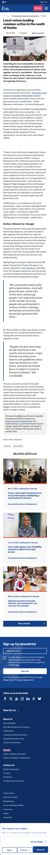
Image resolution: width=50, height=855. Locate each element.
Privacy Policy (8, 680)
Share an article (38, 33)
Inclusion (7, 446)
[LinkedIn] (28, 698)
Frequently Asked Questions (15, 735)
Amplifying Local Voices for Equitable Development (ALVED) (24, 94)
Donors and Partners (12, 742)
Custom (23, 850)
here (17, 665)
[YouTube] (16, 698)
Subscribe (25, 671)
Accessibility (7, 817)
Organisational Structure (13, 738)
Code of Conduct (9, 793)
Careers (6, 773)
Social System (18, 446)
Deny (9, 850)
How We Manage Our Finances (16, 727)
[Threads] (33, 698)
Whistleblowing (8, 801)
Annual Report (9, 723)
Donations (7, 777)
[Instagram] (22, 698)
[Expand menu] (46, 8)
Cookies (6, 813)
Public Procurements (10, 797)
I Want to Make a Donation (14, 754)
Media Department (11, 769)
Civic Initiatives (28, 268)
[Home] (4, 16)
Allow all (40, 850)
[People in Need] (5, 8)
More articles (24, 623)
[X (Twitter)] (10, 698)
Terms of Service (23, 680)
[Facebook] (5, 698)
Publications (8, 731)
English (42, 2)
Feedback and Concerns (13, 781)
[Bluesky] (39, 698)
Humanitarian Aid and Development (25, 16)
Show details (37, 842)
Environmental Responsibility (13, 805)
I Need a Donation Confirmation (16, 758)
